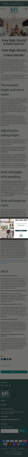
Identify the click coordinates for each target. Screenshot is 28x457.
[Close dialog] (27, 219)
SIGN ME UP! (21, 230)
